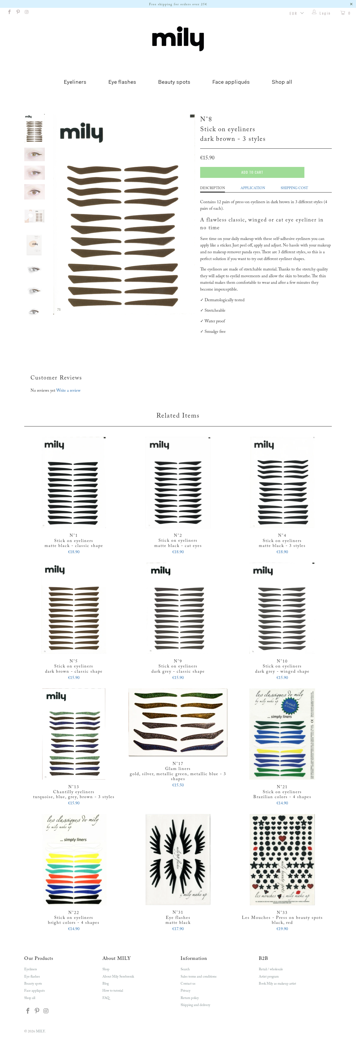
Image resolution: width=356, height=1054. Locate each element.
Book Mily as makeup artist (277, 983)
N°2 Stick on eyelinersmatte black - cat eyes (178, 482)
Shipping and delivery (195, 1005)
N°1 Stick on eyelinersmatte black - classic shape (73, 482)
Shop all (282, 82)
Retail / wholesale (271, 969)
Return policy (190, 998)
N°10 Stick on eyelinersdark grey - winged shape (282, 608)
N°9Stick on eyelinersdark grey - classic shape (178, 608)
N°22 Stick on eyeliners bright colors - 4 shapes (73, 859)
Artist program (269, 976)
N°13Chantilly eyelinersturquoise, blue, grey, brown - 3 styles (73, 734)
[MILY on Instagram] (26, 13)
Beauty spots (174, 82)
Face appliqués (231, 82)
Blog (105, 983)
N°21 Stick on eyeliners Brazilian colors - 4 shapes (282, 734)
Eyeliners (75, 82)
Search (185, 969)
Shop (105, 969)
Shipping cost (294, 188)
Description (212, 188)
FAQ (105, 998)
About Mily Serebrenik (118, 976)
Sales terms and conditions (199, 976)
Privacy (186, 990)
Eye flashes (122, 82)
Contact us (188, 983)
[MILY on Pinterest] (18, 13)
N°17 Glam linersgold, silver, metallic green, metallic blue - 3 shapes (178, 722)
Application (253, 188)
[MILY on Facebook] (9, 13)
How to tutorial (112, 990)
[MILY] (178, 38)
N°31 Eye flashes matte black (178, 859)
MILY (40, 1031)
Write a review (68, 391)
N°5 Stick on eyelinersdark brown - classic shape (73, 608)
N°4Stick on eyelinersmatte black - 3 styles (282, 482)
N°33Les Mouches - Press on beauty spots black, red (282, 859)
